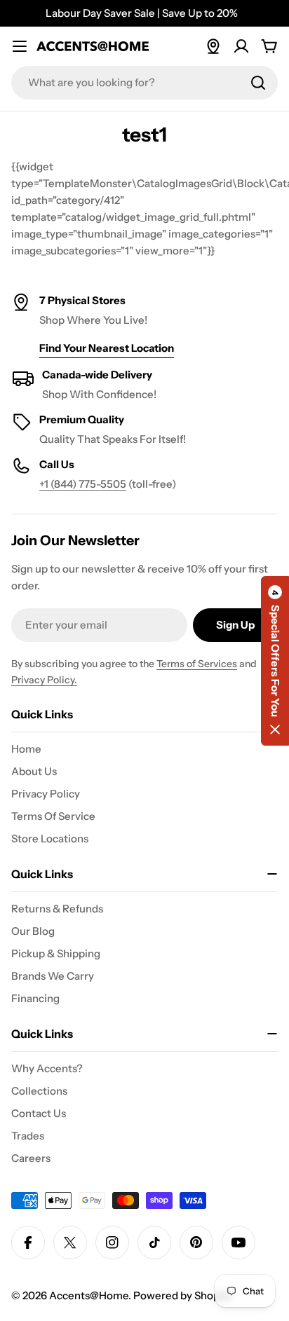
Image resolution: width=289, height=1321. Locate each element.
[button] (275, 661)
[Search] (258, 82)
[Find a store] (213, 46)
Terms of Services (196, 663)
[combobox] (144, 83)
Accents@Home (88, 1295)
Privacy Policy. (44, 679)
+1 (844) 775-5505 (82, 484)
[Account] (241, 46)
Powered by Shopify (182, 1295)
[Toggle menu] (19, 46)
